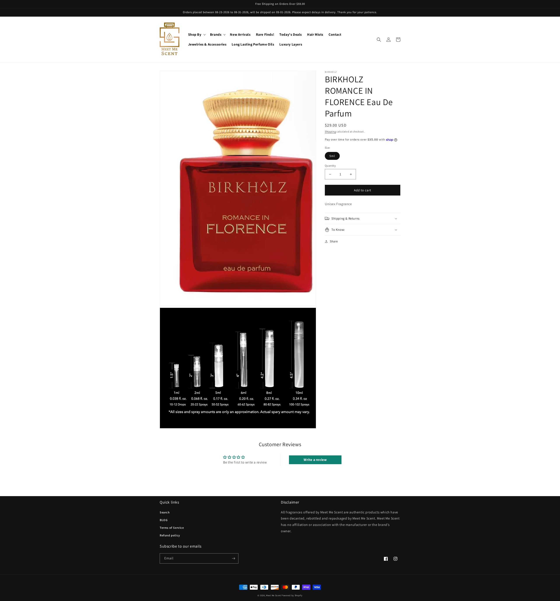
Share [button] (334, 241)
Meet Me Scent (273, 595)
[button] (196, 35)
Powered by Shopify (292, 595)
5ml (332, 156)
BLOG (164, 520)
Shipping (330, 131)
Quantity (330, 165)
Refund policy (170, 535)
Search (165, 512)
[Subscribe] (233, 558)
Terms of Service (172, 528)
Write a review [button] (315, 459)
